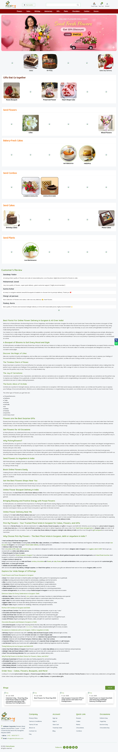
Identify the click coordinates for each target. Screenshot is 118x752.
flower (59, 561)
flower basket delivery (32, 545)
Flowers (19, 11)
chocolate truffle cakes (12, 549)
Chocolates (76, 11)
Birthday (38, 11)
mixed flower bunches (102, 555)
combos (33, 561)
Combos (87, 11)
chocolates (40, 561)
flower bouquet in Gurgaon (24, 555)
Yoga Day (103, 721)
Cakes (28, 11)
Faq (30, 734)
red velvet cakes (26, 549)
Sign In (55, 721)
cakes (28, 596)
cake (55, 561)
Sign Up (55, 718)
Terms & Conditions (35, 721)
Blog (54, 731)
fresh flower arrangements (84, 528)
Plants (66, 11)
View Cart (56, 724)
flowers (49, 561)
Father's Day (104, 718)
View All (110, 687)
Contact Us (32, 731)
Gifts (58, 11)
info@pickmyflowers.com (15, 738)
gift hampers (97, 530)
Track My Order (57, 728)
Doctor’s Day (104, 724)
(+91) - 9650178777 (13, 735)
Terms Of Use (33, 724)
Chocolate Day (104, 728)
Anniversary (48, 11)
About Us (32, 728)
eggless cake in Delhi (95, 549)
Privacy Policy (33, 718)
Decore (96, 11)
